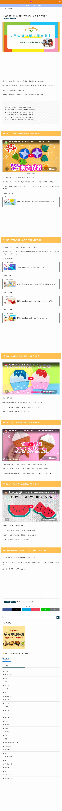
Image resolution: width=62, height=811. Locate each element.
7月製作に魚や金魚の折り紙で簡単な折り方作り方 (21, 109)
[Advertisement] (31, 64)
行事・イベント (9, 774)
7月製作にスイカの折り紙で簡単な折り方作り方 (20, 117)
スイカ (28, 601)
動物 (6, 739)
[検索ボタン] (60, 2)
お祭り (6, 681)
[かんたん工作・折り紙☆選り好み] (31, 2)
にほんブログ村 (6, 661)
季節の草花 (7, 18)
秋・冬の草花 (8, 764)
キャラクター (8, 689)
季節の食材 (13, 18)
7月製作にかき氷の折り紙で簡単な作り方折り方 (20, 112)
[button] (7, 609)
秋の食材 (7, 767)
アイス (24, 601)
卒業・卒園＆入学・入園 (11, 742)
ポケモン (7, 728)
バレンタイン (8, 717)
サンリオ (7, 699)
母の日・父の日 (9, 760)
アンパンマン (8, 674)
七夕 (6, 735)
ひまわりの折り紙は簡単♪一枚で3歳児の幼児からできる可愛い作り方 (35, 201)
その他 (6, 706)
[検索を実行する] (58, 617)
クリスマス (8, 692)
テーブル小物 (8, 714)
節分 (6, 771)
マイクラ (7, 731)
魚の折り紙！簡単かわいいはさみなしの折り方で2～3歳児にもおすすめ (36, 284)
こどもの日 (8, 696)
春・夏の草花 (8, 757)
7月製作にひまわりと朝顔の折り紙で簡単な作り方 (21, 107)
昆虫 (6, 753)
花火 (33, 601)
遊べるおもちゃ (9, 778)
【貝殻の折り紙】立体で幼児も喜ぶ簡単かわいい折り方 (32, 318)
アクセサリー (8, 671)
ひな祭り (7, 724)
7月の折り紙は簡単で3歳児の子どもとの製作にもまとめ (22, 119)
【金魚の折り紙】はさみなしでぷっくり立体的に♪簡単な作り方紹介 (35, 301)
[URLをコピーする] (55, 609)
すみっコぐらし (9, 703)
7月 (20, 601)
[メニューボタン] (2, 2)
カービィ (7, 685)
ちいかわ (7, 710)
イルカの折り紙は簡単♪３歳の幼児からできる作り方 (31, 267)
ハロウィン (8, 721)
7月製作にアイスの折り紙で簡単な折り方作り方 (20, 114)
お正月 (6, 678)
